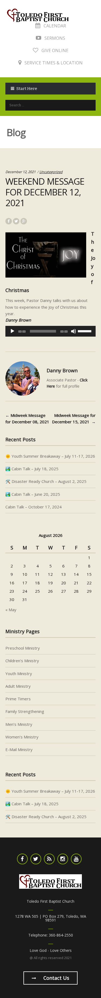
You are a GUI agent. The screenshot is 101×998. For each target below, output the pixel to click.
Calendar (54, 26)
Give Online (54, 50)
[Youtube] (76, 859)
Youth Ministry (18, 673)
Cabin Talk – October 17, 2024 (33, 506)
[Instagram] (62, 859)
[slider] (85, 331)
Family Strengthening (24, 711)
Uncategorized (50, 171)
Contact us (55, 978)
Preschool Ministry (22, 648)
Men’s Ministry (18, 724)
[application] (50, 331)
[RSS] (49, 859)
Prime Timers (18, 698)
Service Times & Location (53, 63)
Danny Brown (62, 370)
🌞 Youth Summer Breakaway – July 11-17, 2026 (50, 456)
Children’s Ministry (22, 660)
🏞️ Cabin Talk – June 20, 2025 (32, 494)
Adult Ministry (18, 686)
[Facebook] (22, 859)
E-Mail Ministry (19, 749)
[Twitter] (35, 859)
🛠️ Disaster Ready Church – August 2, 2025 (45, 481)
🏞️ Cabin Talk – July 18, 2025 (31, 468)
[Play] (12, 331)
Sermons (54, 38)
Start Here (26, 88)
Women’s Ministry (22, 737)
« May (10, 609)
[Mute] (73, 331)
